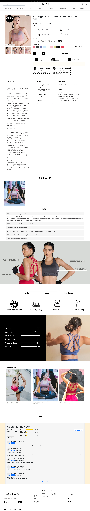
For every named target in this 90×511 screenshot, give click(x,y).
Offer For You (36, 64)
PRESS (35, 498)
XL (51, 41)
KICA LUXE (31, 8)
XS (34, 41)
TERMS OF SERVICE (45, 496)
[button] (85, 4)
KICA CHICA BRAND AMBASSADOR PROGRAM (37, 502)
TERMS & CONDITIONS (44, 493)
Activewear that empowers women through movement (54, 493)
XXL (55, 41)
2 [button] (44, 481)
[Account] (82, 4)
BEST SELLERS (8, 8)
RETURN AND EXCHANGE (36, 496)
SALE (74, 8)
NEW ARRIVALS (19, 8)
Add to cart (65, 53)
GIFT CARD (35, 493)
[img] (14, 441)
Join (20, 502)
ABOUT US (35, 492)
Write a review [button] (78, 430)
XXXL (59, 41)
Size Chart (80, 46)
